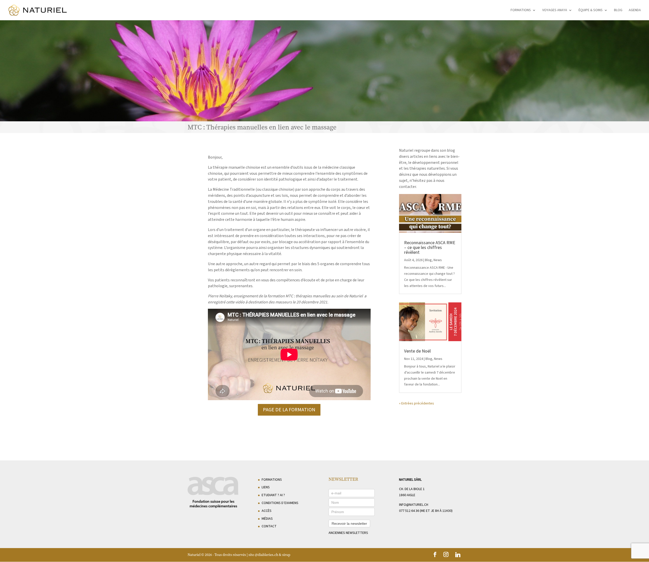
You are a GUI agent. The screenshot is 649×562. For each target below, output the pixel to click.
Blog (618, 10)
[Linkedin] (458, 554)
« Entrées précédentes (416, 403)
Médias (267, 518)
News (438, 260)
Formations (521, 10)
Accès (267, 510)
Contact (269, 526)
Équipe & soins (591, 10)
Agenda (635, 10)
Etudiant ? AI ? (273, 495)
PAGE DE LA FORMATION (289, 409)
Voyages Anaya (554, 10)
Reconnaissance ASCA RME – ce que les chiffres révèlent (429, 248)
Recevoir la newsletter (349, 523)
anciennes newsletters (348, 532)
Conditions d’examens (280, 503)
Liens (266, 487)
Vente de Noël (417, 351)
